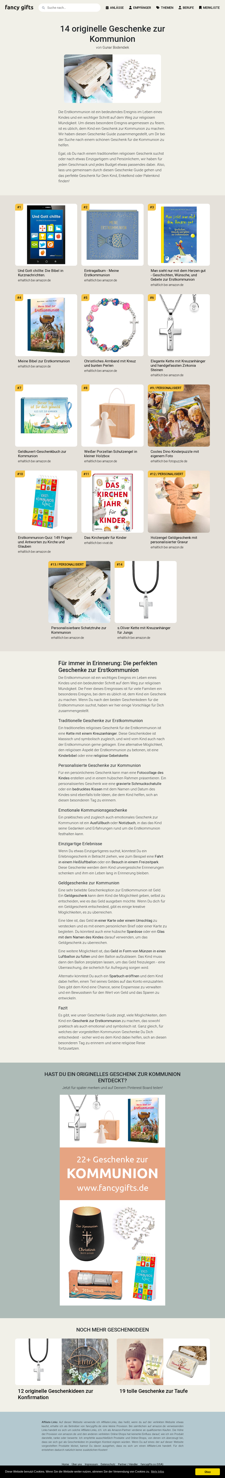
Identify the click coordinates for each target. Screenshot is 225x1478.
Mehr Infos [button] (157, 1471)
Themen (167, 7)
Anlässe (117, 7)
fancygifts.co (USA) (152, 1464)
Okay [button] (208, 1471)
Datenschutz (108, 1464)
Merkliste (211, 7)
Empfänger (142, 7)
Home (65, 1464)
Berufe (188, 7)
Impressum (91, 1464)
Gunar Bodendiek (115, 47)
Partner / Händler (128, 1464)
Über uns (77, 1464)
